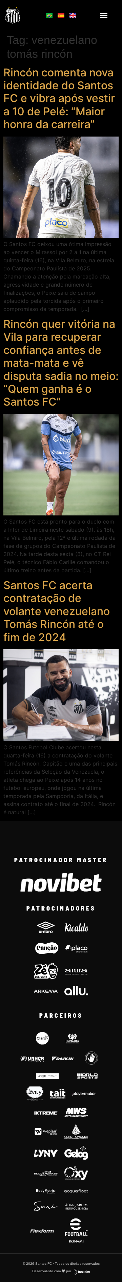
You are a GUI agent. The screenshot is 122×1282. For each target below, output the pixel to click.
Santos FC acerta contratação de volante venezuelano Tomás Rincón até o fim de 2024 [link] (56, 611)
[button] (104, 15)
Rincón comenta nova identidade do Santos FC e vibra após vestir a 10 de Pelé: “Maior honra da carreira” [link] (59, 98)
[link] (21, 15)
